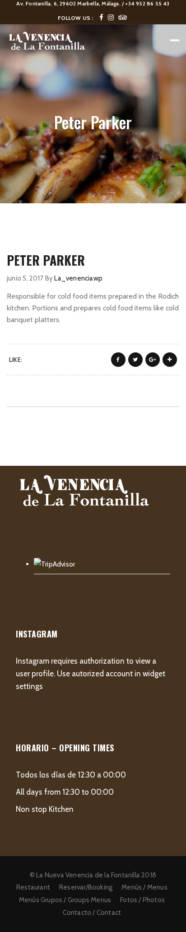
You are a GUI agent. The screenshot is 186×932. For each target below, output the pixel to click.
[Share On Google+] (152, 359)
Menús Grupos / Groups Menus (65, 900)
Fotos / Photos (142, 900)
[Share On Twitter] (135, 359)
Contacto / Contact (92, 913)
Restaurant (33, 887)
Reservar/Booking (85, 887)
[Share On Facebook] (118, 359)
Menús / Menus (144, 887)
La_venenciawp (78, 278)
